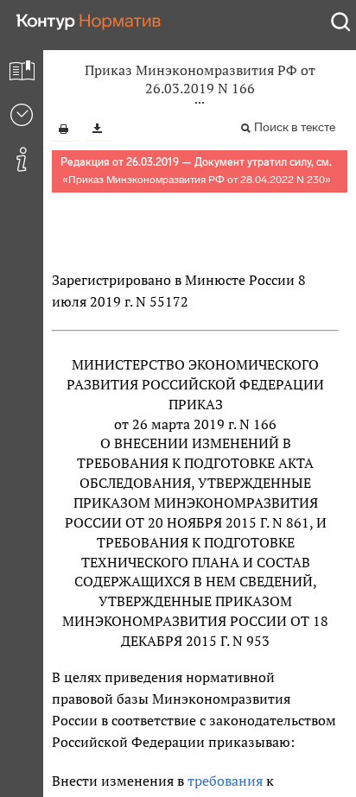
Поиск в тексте (294, 127)
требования (225, 780)
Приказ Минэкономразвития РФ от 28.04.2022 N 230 (196, 180)
